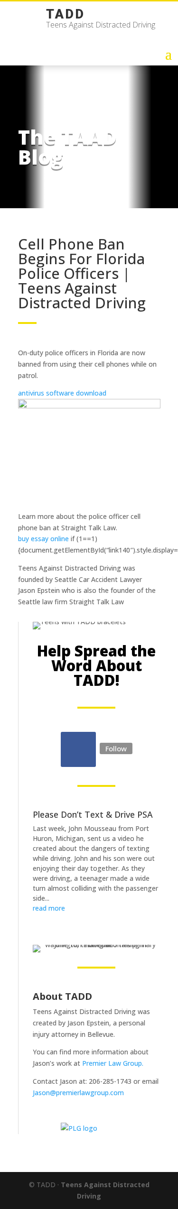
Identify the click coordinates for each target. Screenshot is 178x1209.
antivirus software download (62, 392)
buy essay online (43, 538)
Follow (116, 748)
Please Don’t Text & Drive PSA (93, 814)
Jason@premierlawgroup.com (78, 1092)
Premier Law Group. (112, 1063)
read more (49, 908)
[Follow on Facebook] (78, 749)
